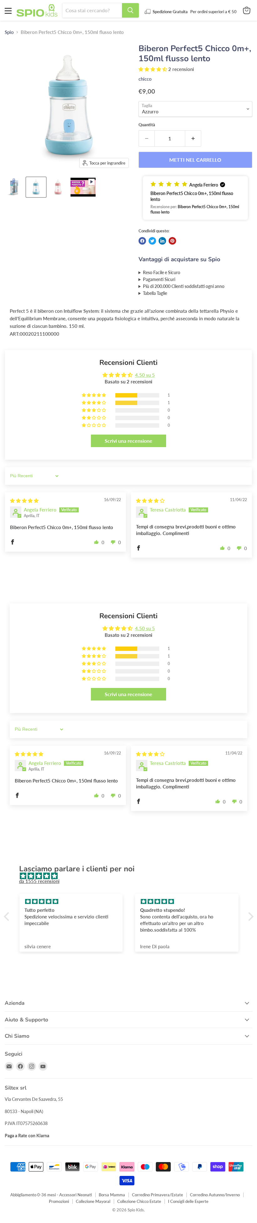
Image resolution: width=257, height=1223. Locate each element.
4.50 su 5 (145, 375)
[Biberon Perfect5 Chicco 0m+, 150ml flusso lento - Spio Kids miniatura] (14, 187)
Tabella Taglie (155, 293)
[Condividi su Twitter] (152, 241)
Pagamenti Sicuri (159, 279)
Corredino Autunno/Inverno (215, 1194)
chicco (145, 79)
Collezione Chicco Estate (139, 1201)
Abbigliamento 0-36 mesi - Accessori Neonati (51, 1194)
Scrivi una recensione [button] (128, 441)
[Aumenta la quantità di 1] (193, 138)
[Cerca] (130, 10)
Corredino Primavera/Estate (157, 1194)
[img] (24, 500)
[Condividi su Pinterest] (172, 241)
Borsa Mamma (112, 1194)
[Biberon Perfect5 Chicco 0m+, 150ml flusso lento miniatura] (83, 187)
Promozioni (59, 1201)
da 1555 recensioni (39, 881)
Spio (9, 32)
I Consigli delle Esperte (188, 1201)
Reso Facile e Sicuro (161, 272)
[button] (153, 69)
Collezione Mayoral (93, 1201)
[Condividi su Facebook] (142, 241)
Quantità (147, 124)
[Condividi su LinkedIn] (162, 241)
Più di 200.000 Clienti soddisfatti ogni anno (183, 286)
